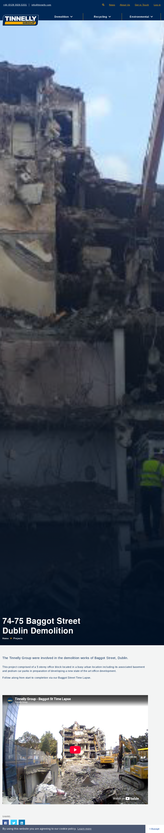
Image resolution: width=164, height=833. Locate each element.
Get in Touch (142, 5)
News (112, 5)
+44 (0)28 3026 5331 (15, 5)
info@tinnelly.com (41, 5)
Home (5, 638)
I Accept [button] (155, 829)
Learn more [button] (85, 828)
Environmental (140, 16)
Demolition (62, 16)
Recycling (101, 16)
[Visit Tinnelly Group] (20, 20)
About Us (125, 5)
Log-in (157, 5)
